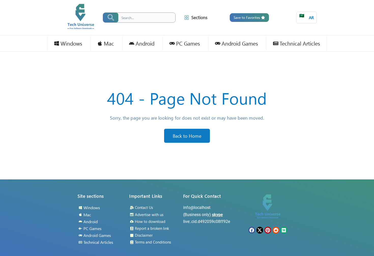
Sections (199, 17)
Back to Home (187, 136)
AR (306, 16)
